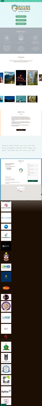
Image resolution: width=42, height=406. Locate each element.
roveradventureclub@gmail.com (10, 166)
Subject (29, 171)
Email (29, 167)
